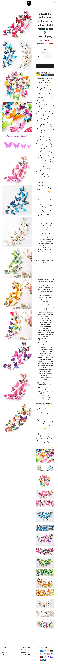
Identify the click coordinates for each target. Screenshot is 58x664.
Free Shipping (49, 43)
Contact (4, 647)
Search (4, 654)
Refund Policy (25, 650)
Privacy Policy (6, 656)
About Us (4, 650)
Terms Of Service (26, 647)
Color (44, 49)
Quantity (40, 57)
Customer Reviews (26, 654)
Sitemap (4, 652)
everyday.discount (49, 647)
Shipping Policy (25, 652)
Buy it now (44, 66)
